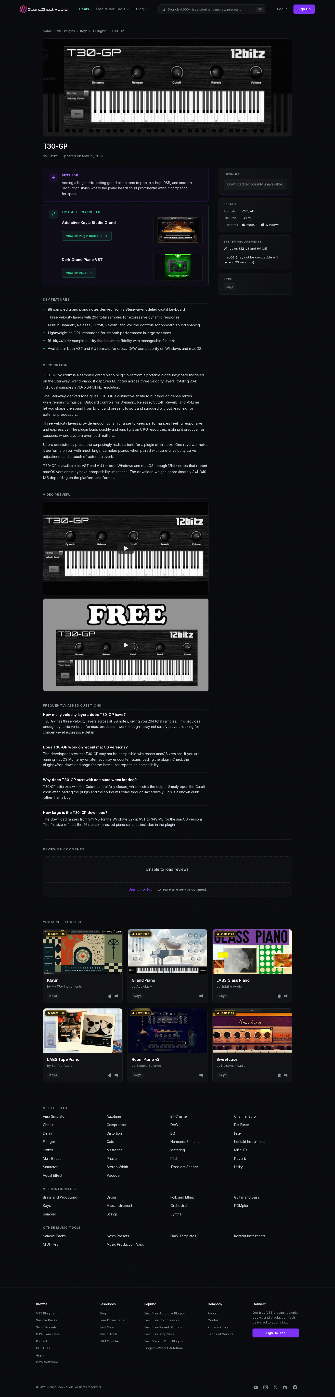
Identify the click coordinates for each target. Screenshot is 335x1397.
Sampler (49, 1214)
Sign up (135, 889)
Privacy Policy (218, 1327)
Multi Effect (52, 1158)
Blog (140, 9)
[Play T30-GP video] (125, 548)
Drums (112, 1197)
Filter (238, 1133)
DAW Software (47, 1362)
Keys (229, 287)
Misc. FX (241, 1150)
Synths (175, 1214)
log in (152, 889)
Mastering (115, 1150)
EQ (172, 1133)
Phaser (112, 1158)
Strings (112, 1214)
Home (47, 31)
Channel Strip (245, 1116)
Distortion (114, 1133)
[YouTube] (256, 1387)
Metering (177, 1150)
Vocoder (114, 1175)
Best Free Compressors (162, 1320)
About (212, 1313)
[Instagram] (266, 1387)
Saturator (50, 1167)
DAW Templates (183, 1236)
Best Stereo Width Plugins (163, 1341)
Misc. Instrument (119, 1205)
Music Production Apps (125, 1244)
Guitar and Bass (246, 1197)
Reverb (240, 1158)
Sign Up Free (275, 1333)
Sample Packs (54, 1236)
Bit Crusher (179, 1116)
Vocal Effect (52, 1175)
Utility (238, 1167)
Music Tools (109, 1334)
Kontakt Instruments (249, 1142)
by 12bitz (50, 156)
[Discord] (285, 1387)
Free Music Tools (110, 9)
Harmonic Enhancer (186, 1142)
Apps (40, 1355)
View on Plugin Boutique (84, 236)
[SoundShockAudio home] (44, 9)
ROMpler (241, 1205)
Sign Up (304, 9)
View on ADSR (76, 273)
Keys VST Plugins (93, 31)
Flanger (49, 1142)
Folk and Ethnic (182, 1197)
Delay (47, 1133)
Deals (84, 9)
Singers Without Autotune (163, 1348)
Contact (214, 1320)
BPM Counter (109, 1341)
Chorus (48, 1125)
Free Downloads (112, 1320)
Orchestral (178, 1205)
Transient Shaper (184, 1167)
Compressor (117, 1125)
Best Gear (107, 1327)
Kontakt (41, 1341)
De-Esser (241, 1125)
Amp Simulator (54, 1116)
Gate (110, 1142)
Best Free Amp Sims (159, 1334)
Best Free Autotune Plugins (164, 1313)
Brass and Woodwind (60, 1197)
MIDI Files (50, 1244)
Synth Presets (118, 1236)
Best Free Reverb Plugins (163, 1327)
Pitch (174, 1158)
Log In (282, 9)
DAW (174, 1125)
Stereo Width (117, 1167)
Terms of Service (220, 1334)
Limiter (48, 1150)
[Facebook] (295, 1387)
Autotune (114, 1116)
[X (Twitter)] (275, 1387)
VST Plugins (66, 31)
